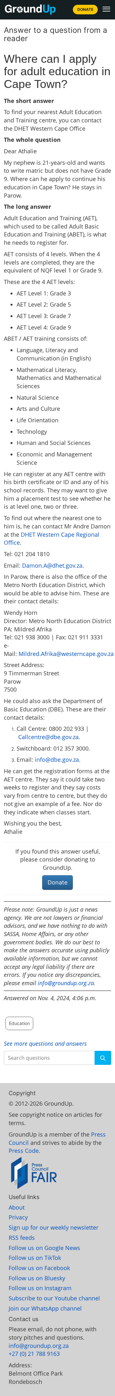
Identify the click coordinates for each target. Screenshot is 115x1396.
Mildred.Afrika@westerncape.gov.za (66, 654)
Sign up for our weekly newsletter (53, 1227)
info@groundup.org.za (66, 983)
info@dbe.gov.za (57, 759)
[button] (106, 9)
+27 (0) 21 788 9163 (34, 1353)
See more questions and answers (45, 1043)
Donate (85, 9)
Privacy (18, 1217)
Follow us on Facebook (39, 1268)
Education (19, 1023)
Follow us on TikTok (35, 1257)
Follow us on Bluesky (37, 1278)
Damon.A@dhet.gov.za (52, 565)
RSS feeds (22, 1237)
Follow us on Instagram (40, 1288)
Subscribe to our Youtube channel (54, 1298)
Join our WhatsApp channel (45, 1308)
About (17, 1207)
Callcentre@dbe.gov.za (48, 737)
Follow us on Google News (44, 1248)
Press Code (24, 1150)
